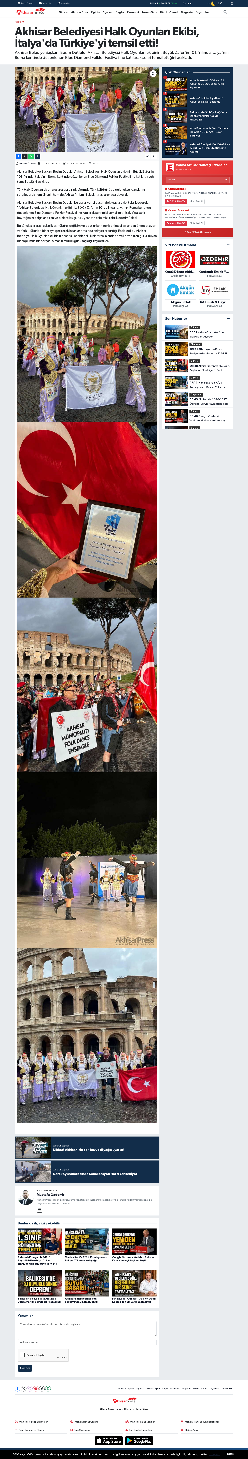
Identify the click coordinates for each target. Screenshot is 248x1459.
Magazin (187, 12)
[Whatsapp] (48, 1389)
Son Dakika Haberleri (140, 1430)
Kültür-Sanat (169, 12)
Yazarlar (65, 3)
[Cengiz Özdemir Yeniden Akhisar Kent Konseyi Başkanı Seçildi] (134, 1241)
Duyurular (202, 12)
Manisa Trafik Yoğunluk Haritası (202, 1422)
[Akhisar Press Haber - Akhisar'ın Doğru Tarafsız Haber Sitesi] (30, 12)
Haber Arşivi (191, 1430)
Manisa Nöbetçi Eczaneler (33, 1422)
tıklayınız (214, 1454)
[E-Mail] (39, 1210)
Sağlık (120, 12)
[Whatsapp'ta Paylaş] (31, 156)
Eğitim (95, 12)
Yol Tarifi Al (198, 201)
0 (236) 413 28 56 (177, 223)
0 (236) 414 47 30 (177, 201)
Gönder (25, 1368)
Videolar (47, 3)
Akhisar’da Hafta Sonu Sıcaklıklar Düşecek (207, 334)
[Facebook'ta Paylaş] (18, 156)
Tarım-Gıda (149, 12)
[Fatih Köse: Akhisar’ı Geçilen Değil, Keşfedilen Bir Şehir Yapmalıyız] (134, 1283)
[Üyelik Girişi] (230, 3)
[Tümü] (228, 245)
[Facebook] (17, 1389)
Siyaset (108, 12)
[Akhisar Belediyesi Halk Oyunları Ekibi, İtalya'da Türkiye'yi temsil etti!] (87, 109)
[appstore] (109, 1440)
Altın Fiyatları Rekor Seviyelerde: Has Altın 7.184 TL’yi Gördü (209, 352)
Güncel (63, 12)
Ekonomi (133, 12)
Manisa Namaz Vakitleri (142, 1422)
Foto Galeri (27, 3)
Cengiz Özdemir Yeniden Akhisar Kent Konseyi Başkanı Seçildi (207, 419)
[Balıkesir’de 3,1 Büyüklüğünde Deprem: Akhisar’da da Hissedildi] (40, 1283)
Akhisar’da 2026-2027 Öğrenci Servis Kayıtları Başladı (208, 401)
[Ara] (225, 12)
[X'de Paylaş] (24, 156)
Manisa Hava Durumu (86, 1422)
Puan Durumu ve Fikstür (31, 1430)
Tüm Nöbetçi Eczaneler (199, 232)
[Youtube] (36, 1389)
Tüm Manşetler (82, 1430)
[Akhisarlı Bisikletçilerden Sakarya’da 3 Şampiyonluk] (87, 1283)
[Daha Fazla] (37, 156)
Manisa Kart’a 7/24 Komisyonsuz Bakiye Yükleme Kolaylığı (207, 385)
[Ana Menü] (231, 12)
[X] (23, 1389)
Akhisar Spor (79, 12)
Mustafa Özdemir (27, 164)
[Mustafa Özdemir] (26, 1196)
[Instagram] (30, 1389)
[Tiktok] (42, 1389)
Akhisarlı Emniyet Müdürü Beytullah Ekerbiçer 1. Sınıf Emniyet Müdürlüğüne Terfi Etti (37, 1260)
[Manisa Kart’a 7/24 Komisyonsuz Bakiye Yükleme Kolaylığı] (87, 1241)
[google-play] (139, 1440)
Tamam (230, 1454)
